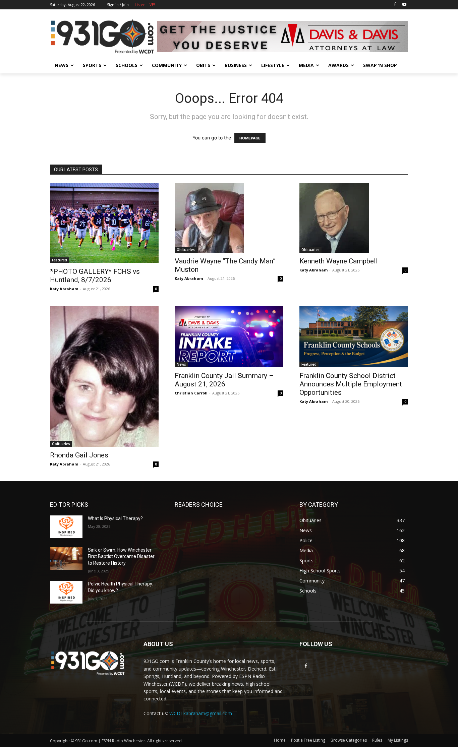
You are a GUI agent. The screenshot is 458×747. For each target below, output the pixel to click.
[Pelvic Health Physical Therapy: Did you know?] (66, 592)
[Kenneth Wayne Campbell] (353, 218)
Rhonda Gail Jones (79, 455)
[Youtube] (404, 5)
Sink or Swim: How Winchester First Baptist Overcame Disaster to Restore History (121, 556)
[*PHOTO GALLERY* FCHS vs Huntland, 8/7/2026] (104, 223)
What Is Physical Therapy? (115, 518)
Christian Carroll (191, 392)
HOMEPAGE (250, 138)
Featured (59, 260)
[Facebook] (395, 5)
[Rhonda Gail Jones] (104, 376)
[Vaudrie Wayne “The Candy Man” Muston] (229, 218)
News (181, 364)
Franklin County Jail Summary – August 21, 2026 (224, 380)
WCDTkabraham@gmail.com (200, 713)
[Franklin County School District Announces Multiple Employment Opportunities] (353, 336)
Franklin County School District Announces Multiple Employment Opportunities (350, 384)
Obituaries (186, 249)
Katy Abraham (64, 288)
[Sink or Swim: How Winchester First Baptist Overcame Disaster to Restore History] (66, 558)
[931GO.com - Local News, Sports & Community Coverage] (103, 36)
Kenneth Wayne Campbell (338, 261)
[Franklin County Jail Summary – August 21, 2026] (229, 336)
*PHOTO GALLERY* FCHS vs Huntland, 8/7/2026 (95, 275)
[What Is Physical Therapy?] (66, 526)
